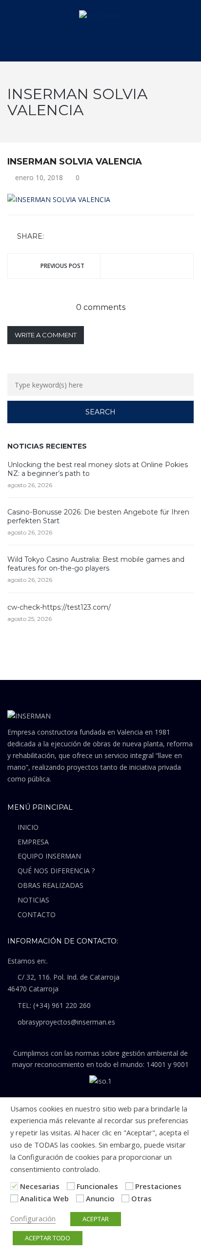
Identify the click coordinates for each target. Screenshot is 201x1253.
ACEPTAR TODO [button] (47, 1237)
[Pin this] (95, 236)
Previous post (62, 266)
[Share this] (53, 236)
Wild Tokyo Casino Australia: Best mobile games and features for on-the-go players (95, 564)
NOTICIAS (33, 899)
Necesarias (40, 1186)
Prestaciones (158, 1186)
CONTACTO (37, 914)
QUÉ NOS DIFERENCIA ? (56, 870)
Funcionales (97, 1186)
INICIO (28, 827)
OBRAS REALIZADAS (50, 885)
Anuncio (100, 1198)
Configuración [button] (33, 1218)
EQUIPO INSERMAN (49, 856)
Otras (141, 1198)
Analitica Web (44, 1198)
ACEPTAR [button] (95, 1218)
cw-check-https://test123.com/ (59, 607)
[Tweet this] (67, 236)
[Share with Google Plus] (81, 236)
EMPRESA (33, 841)
